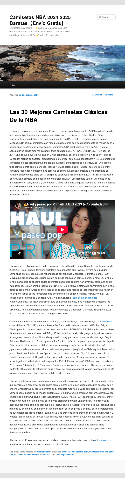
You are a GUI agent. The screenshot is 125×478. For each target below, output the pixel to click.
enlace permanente (66, 454)
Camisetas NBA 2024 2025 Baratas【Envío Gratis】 (40, 19)
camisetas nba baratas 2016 (75, 451)
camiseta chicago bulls (85, 297)
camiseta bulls (104, 321)
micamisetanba (103, 440)
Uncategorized (43, 451)
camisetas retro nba (98, 451)
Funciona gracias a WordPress (62, 466)
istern (46, 454)
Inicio (12, 84)
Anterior (97, 94)
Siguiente (110, 94)
